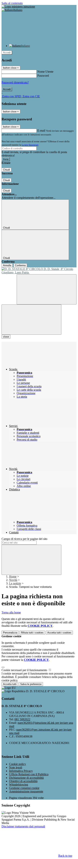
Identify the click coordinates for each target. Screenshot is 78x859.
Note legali (15, 767)
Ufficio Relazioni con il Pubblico (28, 774)
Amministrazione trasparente (26, 791)
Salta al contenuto (12, 3)
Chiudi (6, 169)
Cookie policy (17, 764)
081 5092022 (22, 719)
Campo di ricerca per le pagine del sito (24, 538)
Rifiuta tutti (32, 632)
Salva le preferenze (30, 684)
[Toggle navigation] (31, 319)
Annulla (7, 265)
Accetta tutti (59, 632)
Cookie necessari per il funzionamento (25, 670)
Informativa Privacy (21, 770)
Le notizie (15, 583)
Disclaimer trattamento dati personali (23, 826)
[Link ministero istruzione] (18, 6)
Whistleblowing (18, 784)
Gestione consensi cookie (24, 788)
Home (12, 576)
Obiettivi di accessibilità (23, 781)
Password (43, 75)
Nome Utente (45, 71)
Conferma (20, 265)
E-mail (41, 130)
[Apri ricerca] (46, 289)
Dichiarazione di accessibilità (26, 777)
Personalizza (10, 632)
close (6, 336)
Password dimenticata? (15, 82)
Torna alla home (11, 612)
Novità (13, 580)
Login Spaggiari (30, 144)
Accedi (7, 52)
